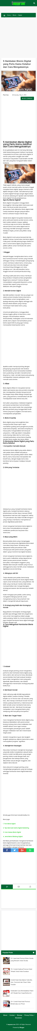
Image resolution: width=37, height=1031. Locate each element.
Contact (12, 1015)
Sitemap (19, 1015)
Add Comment (28, 98)
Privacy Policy (28, 1015)
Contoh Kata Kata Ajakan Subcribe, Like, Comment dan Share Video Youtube (21, 982)
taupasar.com (12, 1024)
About (5, 1015)
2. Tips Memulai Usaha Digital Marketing (16, 828)
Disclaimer (18, 1018)
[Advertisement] (18, 38)
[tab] (7, 887)
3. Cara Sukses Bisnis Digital (12, 832)
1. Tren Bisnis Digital (9, 824)
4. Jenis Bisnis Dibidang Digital (12, 836)
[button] (34, 3)
